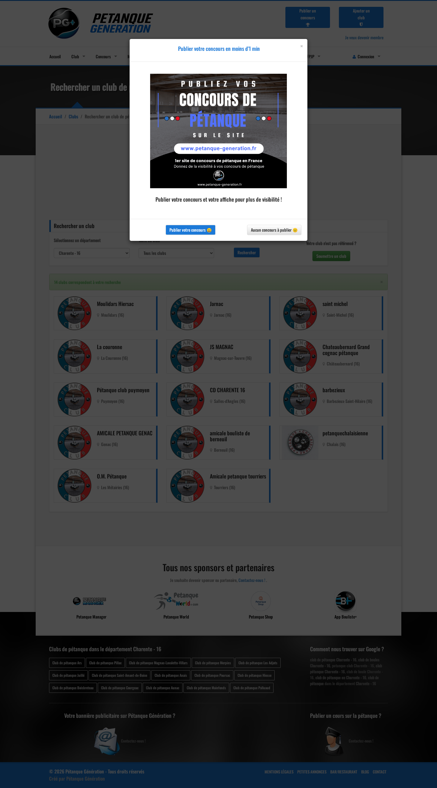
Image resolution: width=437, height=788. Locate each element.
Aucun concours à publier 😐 (274, 230)
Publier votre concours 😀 (190, 230)
